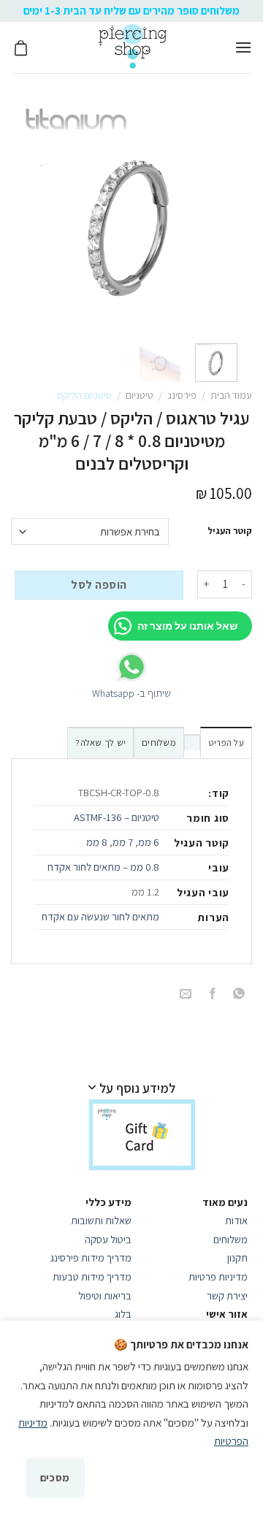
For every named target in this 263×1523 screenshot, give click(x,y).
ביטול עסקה (108, 1239)
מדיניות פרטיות (218, 1276)
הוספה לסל (98, 584)
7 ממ (123, 842)
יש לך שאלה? (100, 742)
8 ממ (96, 842)
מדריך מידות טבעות (92, 1276)
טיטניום (139, 395)
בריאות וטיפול (105, 1295)
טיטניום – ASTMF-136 (116, 817)
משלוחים (159, 742)
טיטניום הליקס (84, 395)
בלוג (123, 1314)
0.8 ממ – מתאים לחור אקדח (103, 867)
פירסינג (182, 395)
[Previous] (222, 215)
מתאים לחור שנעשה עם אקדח (100, 916)
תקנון (237, 1257)
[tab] (226, 742)
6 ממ (148, 842)
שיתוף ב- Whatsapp (131, 693)
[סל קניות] (21, 48)
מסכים (55, 1477)
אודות (236, 1220)
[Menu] (243, 47)
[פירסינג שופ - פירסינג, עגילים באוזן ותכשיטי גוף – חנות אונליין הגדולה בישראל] (133, 47)
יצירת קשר (226, 1295)
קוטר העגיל (229, 531)
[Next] (31, 215)
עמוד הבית (231, 395)
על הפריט (226, 742)
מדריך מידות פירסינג (91, 1257)
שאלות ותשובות (101, 1220)
